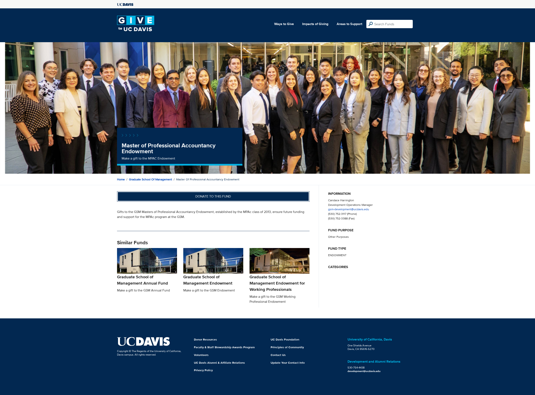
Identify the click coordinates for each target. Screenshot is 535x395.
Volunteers (201, 355)
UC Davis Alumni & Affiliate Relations (219, 363)
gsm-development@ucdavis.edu (348, 209)
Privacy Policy (203, 370)
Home (121, 179)
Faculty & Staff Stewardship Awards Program (224, 347)
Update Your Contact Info (288, 363)
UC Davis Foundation (285, 339)
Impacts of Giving (315, 24)
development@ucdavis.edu (364, 371)
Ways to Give (284, 24)
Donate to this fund (213, 196)
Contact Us (278, 355)
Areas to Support (349, 24)
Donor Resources (205, 339)
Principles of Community (287, 347)
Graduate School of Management (150, 179)
